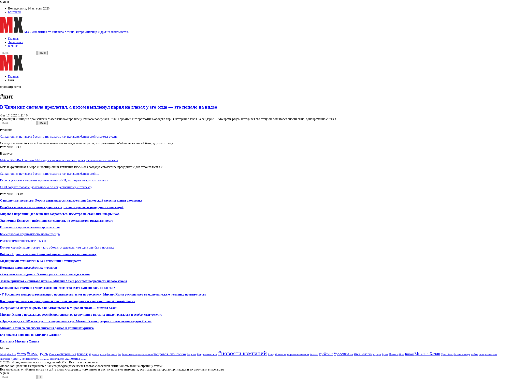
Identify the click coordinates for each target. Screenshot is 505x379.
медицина (44, 359)
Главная (13, 38)
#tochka (11, 354)
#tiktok (3, 354)
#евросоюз (112, 354)
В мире (13, 45)
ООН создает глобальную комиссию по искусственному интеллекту (46, 187)
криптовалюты (30, 358)
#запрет (137, 354)
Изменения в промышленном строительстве (30, 227)
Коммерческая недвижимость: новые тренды (30, 234)
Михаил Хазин (427, 353)
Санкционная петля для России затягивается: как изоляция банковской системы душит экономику (71, 200)
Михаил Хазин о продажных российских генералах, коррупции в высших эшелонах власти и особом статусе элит (81, 314)
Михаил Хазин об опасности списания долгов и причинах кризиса (47, 328)
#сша (350, 354)
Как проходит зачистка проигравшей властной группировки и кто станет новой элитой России (67, 301)
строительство (57, 358)
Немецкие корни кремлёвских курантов (28, 267)
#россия (340, 354)
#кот (143, 354)
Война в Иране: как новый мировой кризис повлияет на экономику (48, 254)
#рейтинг (326, 354)
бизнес (458, 354)
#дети (103, 354)
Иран (401, 354)
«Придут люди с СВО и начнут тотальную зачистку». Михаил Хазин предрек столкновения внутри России (76, 321)
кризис (16, 358)
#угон (385, 354)
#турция (377, 354)
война (474, 354)
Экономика (15, 42)
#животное (127, 354)
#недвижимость (207, 354)
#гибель (82, 354)
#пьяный (314, 354)
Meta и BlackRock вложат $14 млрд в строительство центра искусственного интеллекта (59, 160)
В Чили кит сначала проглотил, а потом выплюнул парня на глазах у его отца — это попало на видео (108, 107)
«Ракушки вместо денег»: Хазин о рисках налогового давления (45, 274)
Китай (409, 354)
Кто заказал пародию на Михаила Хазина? (30, 334)
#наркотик (191, 354)
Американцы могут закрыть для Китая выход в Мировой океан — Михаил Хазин (58, 308)
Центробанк (447, 354)
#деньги (94, 354)
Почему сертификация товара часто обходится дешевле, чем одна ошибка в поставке (57, 247)
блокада (466, 354)
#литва (149, 354)
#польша (280, 354)
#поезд (271, 354)
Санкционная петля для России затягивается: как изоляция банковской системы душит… (60, 136)
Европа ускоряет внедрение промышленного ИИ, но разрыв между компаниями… (55, 180)
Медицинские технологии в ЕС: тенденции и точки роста (40, 261)
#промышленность (298, 354)
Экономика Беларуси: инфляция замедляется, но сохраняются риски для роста (56, 220)
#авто (21, 354)
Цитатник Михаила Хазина (19, 341)
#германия (68, 354)
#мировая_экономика (169, 354)
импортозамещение (488, 354)
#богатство (54, 354)
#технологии (363, 354)
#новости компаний (242, 353)
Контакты (14, 12)
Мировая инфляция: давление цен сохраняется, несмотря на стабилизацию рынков (60, 214)
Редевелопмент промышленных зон (24, 240)
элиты (83, 359)
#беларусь (37, 353)
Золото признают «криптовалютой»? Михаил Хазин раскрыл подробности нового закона (63, 281)
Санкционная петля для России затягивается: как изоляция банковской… (49, 173)
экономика (72, 358)
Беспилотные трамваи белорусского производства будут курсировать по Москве (57, 287)
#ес (119, 354)
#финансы (393, 354)
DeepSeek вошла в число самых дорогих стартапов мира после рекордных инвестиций (61, 207)
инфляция (5, 358)
